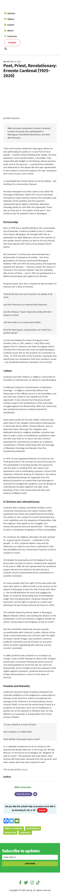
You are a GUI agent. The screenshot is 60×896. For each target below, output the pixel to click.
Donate (42, 810)
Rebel (25, 769)
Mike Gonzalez (23, 787)
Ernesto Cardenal (13, 828)
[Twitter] (11, 820)
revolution (10, 833)
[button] (30, 49)
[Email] (35, 794)
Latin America (33, 828)
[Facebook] (6, 820)
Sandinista (25, 833)
